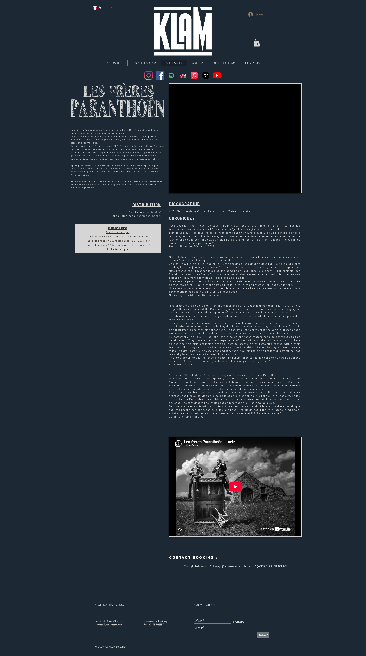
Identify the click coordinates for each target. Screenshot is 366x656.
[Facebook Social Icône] (160, 75)
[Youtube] (217, 75)
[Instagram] (148, 75)
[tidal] (205, 75)
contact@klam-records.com (108, 624)
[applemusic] (194, 75)
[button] (257, 43)
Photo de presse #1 (98, 236)
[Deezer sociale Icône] (183, 75)
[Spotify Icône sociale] (171, 75)
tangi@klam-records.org (233, 566)
